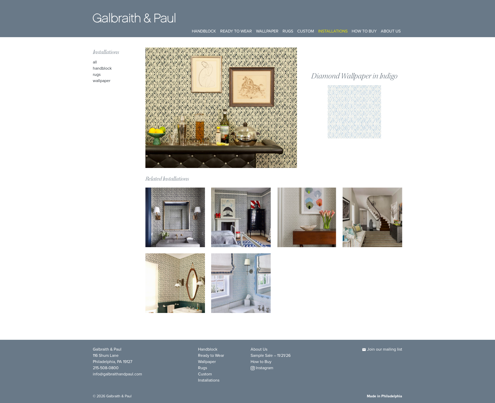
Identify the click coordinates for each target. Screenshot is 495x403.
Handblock (204, 31)
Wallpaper (267, 31)
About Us (391, 31)
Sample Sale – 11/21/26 (271, 355)
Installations (333, 31)
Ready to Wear (236, 31)
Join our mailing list (384, 349)
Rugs (288, 31)
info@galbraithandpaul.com (117, 374)
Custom (305, 31)
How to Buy (364, 31)
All (95, 62)
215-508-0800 (106, 367)
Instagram (264, 367)
